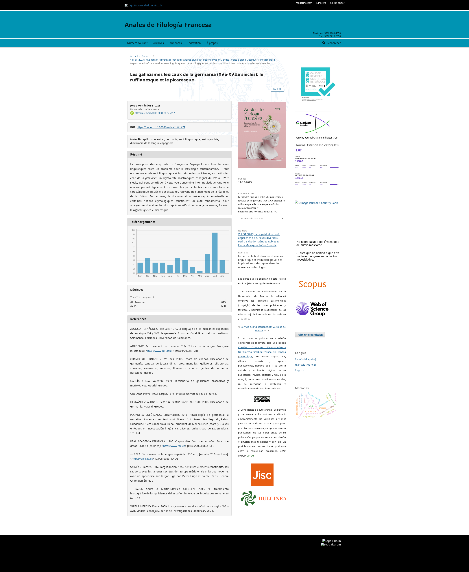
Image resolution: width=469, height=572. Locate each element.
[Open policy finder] (262, 474)
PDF (278, 89)
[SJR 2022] (316, 203)
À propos (212, 43)
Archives (158, 43)
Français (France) (305, 364)
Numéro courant (137, 43)
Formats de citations (252, 218)
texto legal (245, 356)
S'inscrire (321, 2)
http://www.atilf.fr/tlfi (160, 350)
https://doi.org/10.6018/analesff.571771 (161, 127)
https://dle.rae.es (142, 458)
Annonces (176, 43)
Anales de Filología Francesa (168, 24)
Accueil (134, 56)
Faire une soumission (310, 334)
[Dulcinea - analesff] (263, 497)
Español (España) (305, 359)
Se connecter (337, 2)
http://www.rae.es (174, 446)
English (299, 370)
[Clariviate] (313, 133)
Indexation (194, 43)
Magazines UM (304, 2)
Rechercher (333, 43)
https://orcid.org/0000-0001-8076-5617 (155, 113)
